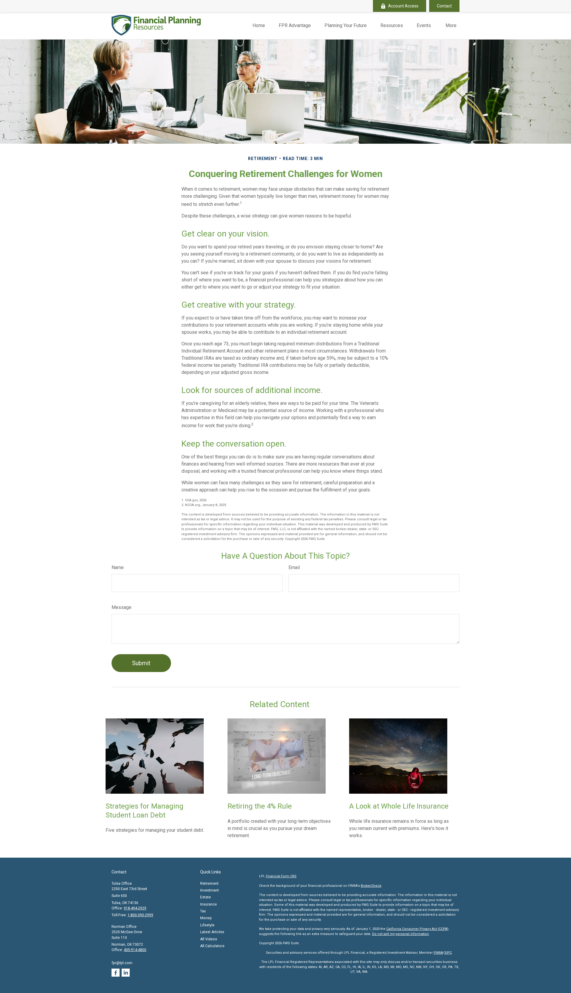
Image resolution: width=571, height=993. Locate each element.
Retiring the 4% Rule (260, 806)
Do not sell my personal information (400, 934)
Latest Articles (212, 932)
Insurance (208, 904)
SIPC (448, 953)
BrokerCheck (371, 886)
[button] (258, 26)
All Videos (208, 939)
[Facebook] (116, 973)
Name (118, 567)
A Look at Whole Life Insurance (398, 806)
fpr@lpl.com (122, 963)
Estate (205, 897)
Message (121, 607)
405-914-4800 (135, 950)
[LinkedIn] (126, 973)
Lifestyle (207, 925)
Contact (444, 6)
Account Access (403, 6)
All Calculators (212, 946)
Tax (203, 911)
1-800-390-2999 (140, 915)
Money (206, 918)
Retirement (209, 883)
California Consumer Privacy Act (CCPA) (417, 929)
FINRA (438, 953)
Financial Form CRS (281, 876)
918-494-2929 (135, 908)
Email (294, 567)
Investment (209, 890)
